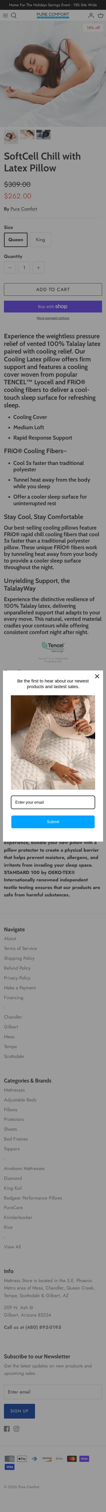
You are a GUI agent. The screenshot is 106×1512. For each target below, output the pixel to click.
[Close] (97, 676)
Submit (53, 822)
